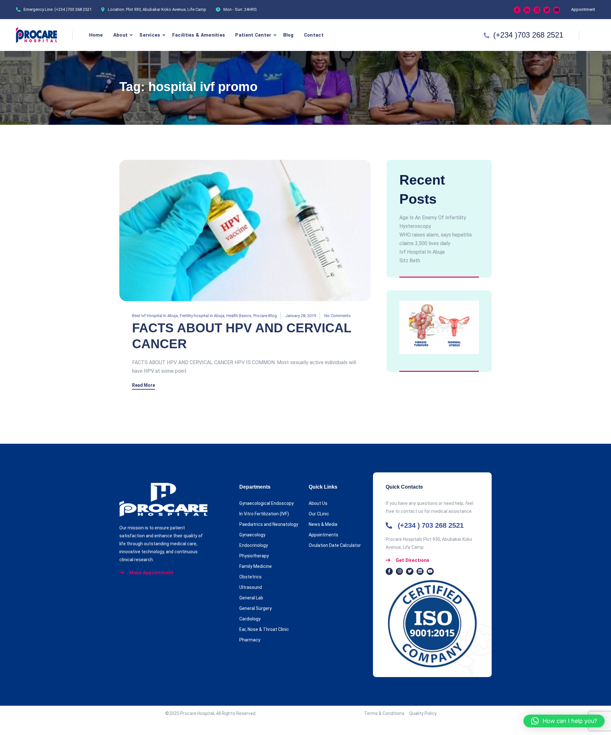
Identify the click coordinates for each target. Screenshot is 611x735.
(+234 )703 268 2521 (73, 9)
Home (96, 35)
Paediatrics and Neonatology (268, 524)
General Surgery (255, 608)
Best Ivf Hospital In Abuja (155, 315)
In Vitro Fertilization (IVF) (264, 513)
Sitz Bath (409, 261)
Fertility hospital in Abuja (202, 315)
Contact (314, 35)
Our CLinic (319, 513)
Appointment (583, 9)
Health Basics (238, 315)
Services (149, 35)
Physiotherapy (254, 555)
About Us (318, 503)
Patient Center (253, 35)
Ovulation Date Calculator (335, 545)
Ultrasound (250, 587)
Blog (288, 35)
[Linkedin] (526, 9)
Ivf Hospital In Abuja (422, 252)
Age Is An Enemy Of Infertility (432, 218)
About (120, 35)
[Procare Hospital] (36, 35)
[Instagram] (536, 9)
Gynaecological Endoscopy (266, 503)
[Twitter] (546, 9)
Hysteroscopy (415, 226)
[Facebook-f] (389, 571)
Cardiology (250, 618)
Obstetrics (250, 576)
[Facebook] (517, 9)
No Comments (337, 315)
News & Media (323, 524)
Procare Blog (265, 315)
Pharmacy (249, 639)
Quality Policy (423, 713)
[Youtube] (556, 9)
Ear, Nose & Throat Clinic (264, 629)
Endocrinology (253, 545)
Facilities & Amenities (198, 35)
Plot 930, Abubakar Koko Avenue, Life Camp (166, 9)
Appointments (323, 534)
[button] (564, 721)
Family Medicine (255, 566)
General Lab (251, 597)
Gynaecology (252, 534)
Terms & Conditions (386, 713)
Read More (143, 385)
